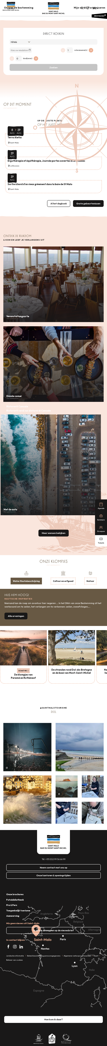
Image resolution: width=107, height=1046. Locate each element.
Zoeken (53, 67)
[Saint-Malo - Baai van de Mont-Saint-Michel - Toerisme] (53, 8)
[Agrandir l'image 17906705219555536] (27, 799)
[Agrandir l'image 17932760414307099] (67, 786)
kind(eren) (27, 58)
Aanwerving (12, 915)
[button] (82, 8)
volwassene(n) (80, 50)
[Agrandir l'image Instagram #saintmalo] (27, 747)
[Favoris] (88, 8)
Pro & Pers (11, 905)
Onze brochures (15, 894)
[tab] (26, 577)
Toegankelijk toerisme (18, 910)
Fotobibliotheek (15, 899)
